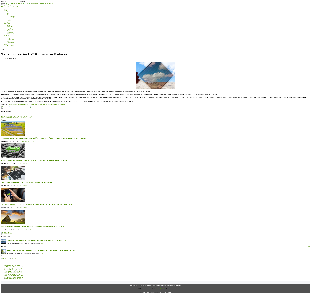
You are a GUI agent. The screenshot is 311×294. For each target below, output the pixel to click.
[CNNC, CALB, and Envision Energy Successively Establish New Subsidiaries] (155, 173)
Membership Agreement (175, 285)
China (8, 12)
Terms (161, 285)
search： (3, 1)
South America (11, 17)
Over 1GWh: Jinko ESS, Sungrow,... (13, 268)
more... (42, 243)
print (35, 107)
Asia (8, 13)
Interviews (6, 35)
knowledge (7, 36)
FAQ (158, 285)
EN (4, 3)
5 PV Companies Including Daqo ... (13, 271)
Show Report (10, 45)
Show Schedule (11, 47)
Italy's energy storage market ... (12, 274)
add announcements (23, 107)
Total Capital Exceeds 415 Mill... (13, 278)
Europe (9, 15)
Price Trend (7, 31)
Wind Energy (10, 42)
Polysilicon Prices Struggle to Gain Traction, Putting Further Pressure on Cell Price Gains (36, 240)
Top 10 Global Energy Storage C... (13, 269)
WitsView (157, 292)
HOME (3, 49)
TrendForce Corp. (162, 288)
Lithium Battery (10, 6)
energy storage (23, 163)
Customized (10, 29)
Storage (16, 6)
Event (5, 44)
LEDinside (162, 292)
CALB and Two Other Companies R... (14, 267)
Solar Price (10, 32)
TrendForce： (143, 292)
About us (132, 285)
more (309, 236)
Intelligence (7, 23)
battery (21, 229)
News (5, 10)
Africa (8, 19)
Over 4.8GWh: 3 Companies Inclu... (13, 272)
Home (5, 9)
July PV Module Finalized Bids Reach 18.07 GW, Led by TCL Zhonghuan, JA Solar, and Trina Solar (41, 250)
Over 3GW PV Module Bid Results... (14, 275)
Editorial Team (143, 285)
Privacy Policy (166, 285)
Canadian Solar (23, 141)
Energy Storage (11, 26)
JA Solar (30, 141)
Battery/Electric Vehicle (13, 28)
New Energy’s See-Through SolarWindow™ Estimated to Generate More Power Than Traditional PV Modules (36, 104)
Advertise (155, 285)
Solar (8, 25)
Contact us (136, 285)
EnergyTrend (168, 292)
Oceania (9, 20)
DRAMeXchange (151, 292)
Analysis (6, 22)
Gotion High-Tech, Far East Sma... (13, 265)
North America (11, 16)
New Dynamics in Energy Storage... (13, 277)
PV (34, 141)
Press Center (149, 285)
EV (8, 41)
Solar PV (3, 6)
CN (1, 3)
